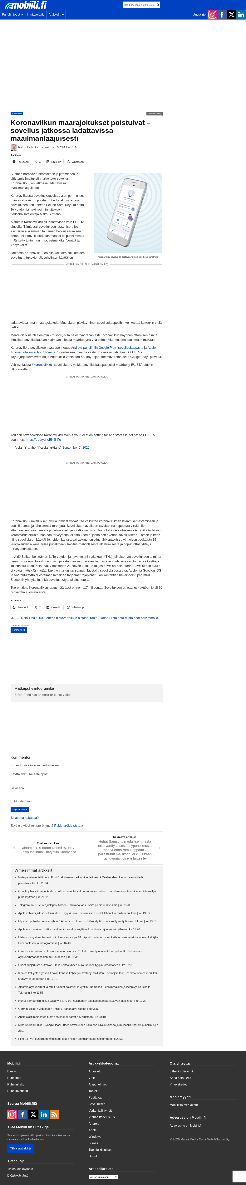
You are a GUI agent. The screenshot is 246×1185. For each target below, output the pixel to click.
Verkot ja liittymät (100, 1110)
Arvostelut (95, 1071)
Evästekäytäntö (17, 1175)
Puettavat (95, 1097)
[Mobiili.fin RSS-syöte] (54, 1115)
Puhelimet (14, 1078)
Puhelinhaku (16, 1084)
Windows (95, 1136)
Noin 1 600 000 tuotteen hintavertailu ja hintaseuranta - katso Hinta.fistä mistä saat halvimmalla (89, 618)
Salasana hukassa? (25, 818)
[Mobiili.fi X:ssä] (231, 14)
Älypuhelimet (97, 1084)
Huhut (93, 1156)
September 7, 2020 (75, 447)
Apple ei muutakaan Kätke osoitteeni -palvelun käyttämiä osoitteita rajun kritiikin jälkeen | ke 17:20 (79, 929)
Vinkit (92, 1078)
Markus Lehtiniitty (28, 147)
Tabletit (93, 1091)
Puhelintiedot (12, 14)
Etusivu (12, 1071)
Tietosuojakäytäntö (20, 1169)
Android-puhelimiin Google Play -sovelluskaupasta (107, 347)
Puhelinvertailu (17, 1091)
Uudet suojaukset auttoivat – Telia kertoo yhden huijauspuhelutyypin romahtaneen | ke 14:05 (75, 965)
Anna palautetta (180, 1078)
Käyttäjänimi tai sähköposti (30, 774)
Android (94, 1123)
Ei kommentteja (155, 114)
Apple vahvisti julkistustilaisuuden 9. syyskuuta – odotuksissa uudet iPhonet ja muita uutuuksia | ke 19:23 (84, 913)
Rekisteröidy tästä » (68, 825)
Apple (93, 1130)
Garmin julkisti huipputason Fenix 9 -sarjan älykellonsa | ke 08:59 (58, 1008)
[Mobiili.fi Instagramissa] (212, 14)
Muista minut (22, 801)
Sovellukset (17, 113)
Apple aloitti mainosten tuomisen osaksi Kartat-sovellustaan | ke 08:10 (62, 1016)
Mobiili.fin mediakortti (184, 1105)
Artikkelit (55, 14)
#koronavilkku (42, 365)
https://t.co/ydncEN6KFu (43, 439)
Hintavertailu (36, 14)
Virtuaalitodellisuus (102, 1117)
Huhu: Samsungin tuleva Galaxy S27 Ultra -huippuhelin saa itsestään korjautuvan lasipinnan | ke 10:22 (82, 1000)
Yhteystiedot (178, 1084)
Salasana (17, 788)
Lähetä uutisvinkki (182, 1071)
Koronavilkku (19, 630)
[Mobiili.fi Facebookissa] (222, 14)
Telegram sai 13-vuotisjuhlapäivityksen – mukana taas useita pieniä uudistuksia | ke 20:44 (74, 905)
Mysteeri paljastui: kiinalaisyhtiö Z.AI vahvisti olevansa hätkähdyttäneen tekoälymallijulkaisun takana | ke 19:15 (87, 921)
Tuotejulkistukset (100, 1149)
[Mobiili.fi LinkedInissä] (241, 14)
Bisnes (93, 1143)
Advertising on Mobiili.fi (185, 1125)
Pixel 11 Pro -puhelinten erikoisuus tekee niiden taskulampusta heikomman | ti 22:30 (70, 1038)
